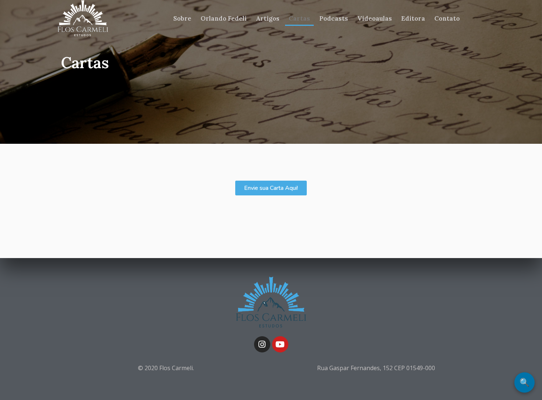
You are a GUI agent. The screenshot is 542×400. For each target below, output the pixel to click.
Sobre (182, 18)
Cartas (299, 18)
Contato (447, 18)
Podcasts (333, 18)
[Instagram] (262, 344)
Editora (413, 18)
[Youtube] (280, 344)
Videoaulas (374, 18)
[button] (271, 188)
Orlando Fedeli (224, 18)
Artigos (267, 18)
